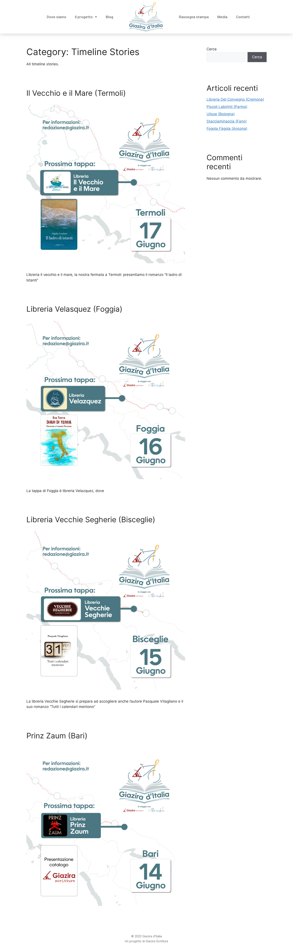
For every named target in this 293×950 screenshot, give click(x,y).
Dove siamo (56, 17)
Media (222, 17)
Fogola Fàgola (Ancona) (227, 128)
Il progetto (84, 17)
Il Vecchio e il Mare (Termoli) (76, 92)
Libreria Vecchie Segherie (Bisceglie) (90, 519)
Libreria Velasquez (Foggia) (74, 308)
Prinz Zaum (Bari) (57, 735)
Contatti (243, 17)
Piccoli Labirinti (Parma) (227, 107)
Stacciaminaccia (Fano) (227, 121)
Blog (109, 17)
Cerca (212, 49)
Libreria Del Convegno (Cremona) (235, 99)
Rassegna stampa (194, 17)
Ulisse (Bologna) (221, 114)
